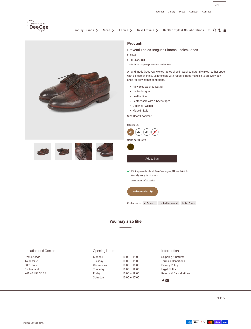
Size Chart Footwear (139, 116)
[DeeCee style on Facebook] (163, 281)
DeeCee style (37, 322)
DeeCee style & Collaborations (183, 30)
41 (154, 131)
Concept (193, 11)
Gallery (171, 11)
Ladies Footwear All (169, 203)
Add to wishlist (140, 191)
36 (130, 131)
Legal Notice (168, 269)
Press (182, 11)
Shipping (144, 64)
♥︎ (209, 30)
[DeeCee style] (37, 26)
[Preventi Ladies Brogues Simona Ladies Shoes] (74, 90)
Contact (206, 11)
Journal (160, 11)
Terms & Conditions (173, 261)
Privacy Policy (169, 265)
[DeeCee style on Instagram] (167, 281)
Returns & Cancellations (175, 273)
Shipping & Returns (172, 257)
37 (138, 131)
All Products (149, 203)
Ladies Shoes (188, 203)
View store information (143, 180)
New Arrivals (145, 30)
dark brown (130, 146)
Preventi (134, 43)
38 (146, 131)
